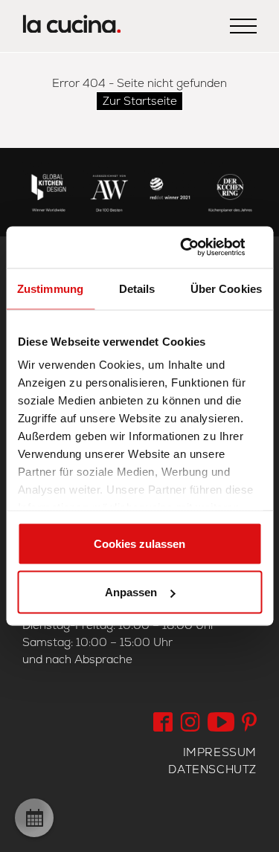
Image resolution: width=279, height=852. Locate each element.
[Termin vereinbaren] (34, 817)
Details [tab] (137, 288)
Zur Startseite (140, 101)
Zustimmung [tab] (50, 288)
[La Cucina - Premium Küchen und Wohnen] (71, 26)
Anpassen (131, 592)
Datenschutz (212, 769)
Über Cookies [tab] (226, 288)
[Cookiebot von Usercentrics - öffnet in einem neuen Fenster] (198, 247)
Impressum (220, 752)
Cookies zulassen (139, 543)
